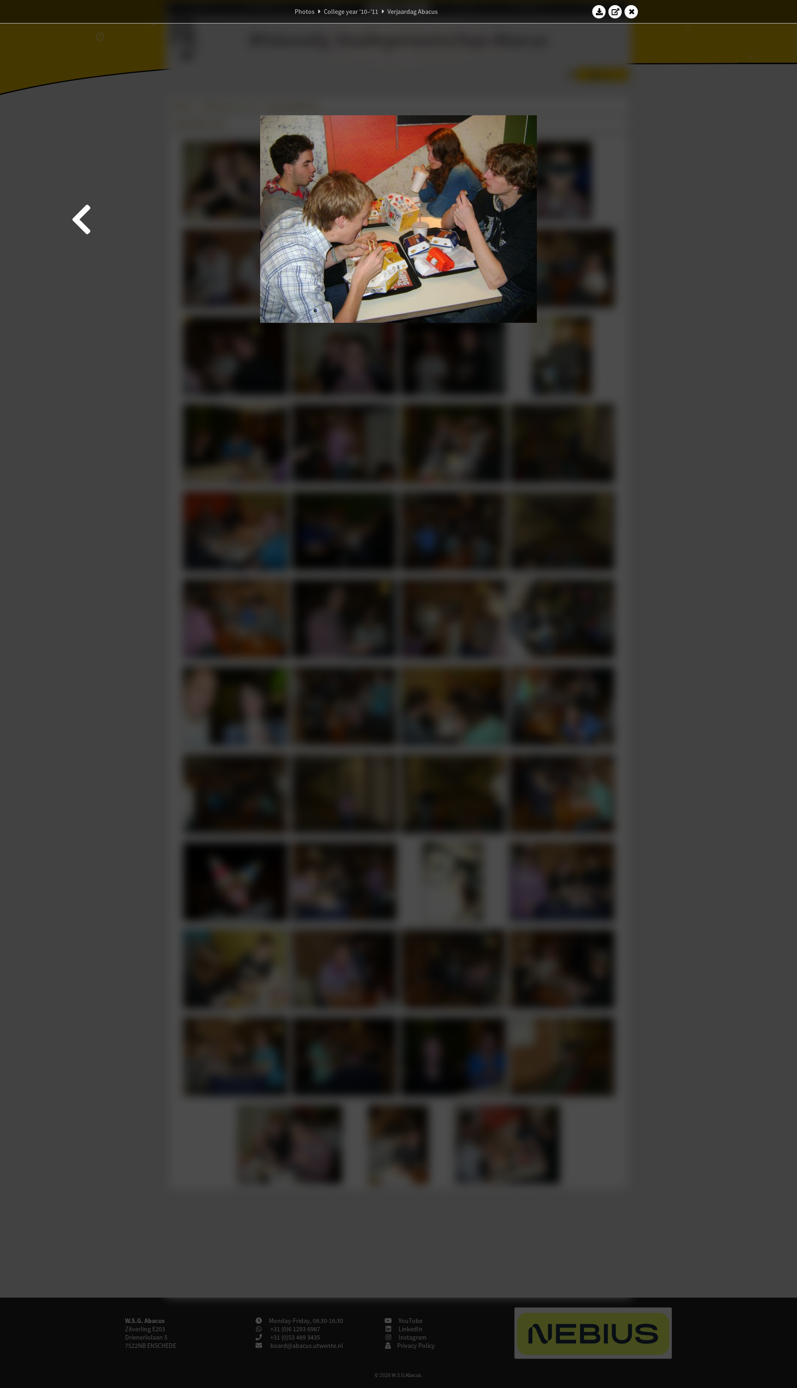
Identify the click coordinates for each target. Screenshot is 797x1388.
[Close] (631, 11)
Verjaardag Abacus (412, 11)
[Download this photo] (599, 11)
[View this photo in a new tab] (615, 11)
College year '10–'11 (351, 11)
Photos (305, 11)
